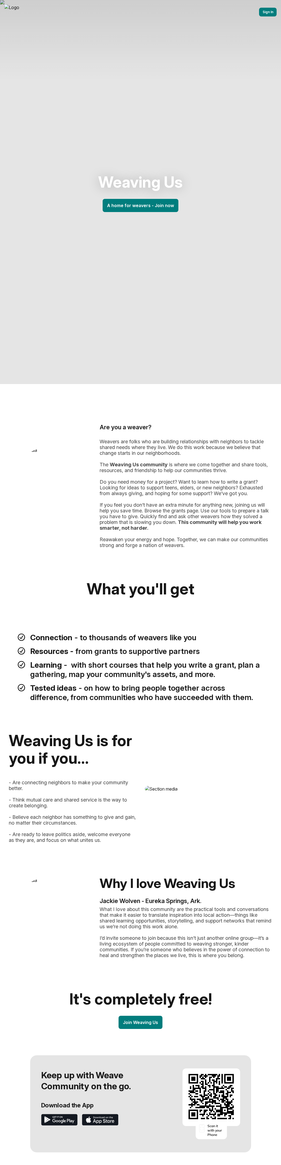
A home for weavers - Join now (140, 205)
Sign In (268, 12)
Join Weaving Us (140, 1022)
